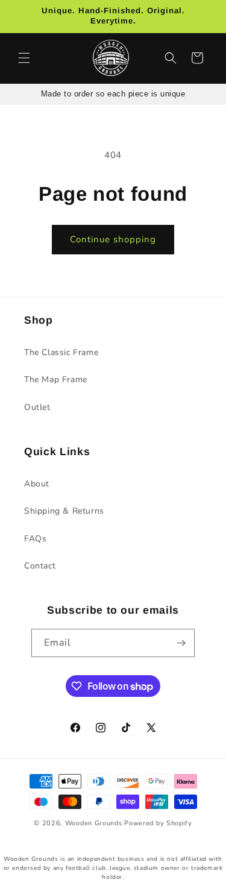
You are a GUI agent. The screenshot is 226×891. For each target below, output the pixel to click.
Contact (39, 565)
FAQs (35, 538)
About (36, 484)
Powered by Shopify (158, 823)
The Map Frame (55, 379)
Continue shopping (113, 239)
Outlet (37, 407)
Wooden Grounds (93, 823)
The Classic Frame (61, 352)
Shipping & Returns (64, 511)
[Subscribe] (181, 643)
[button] (24, 58)
